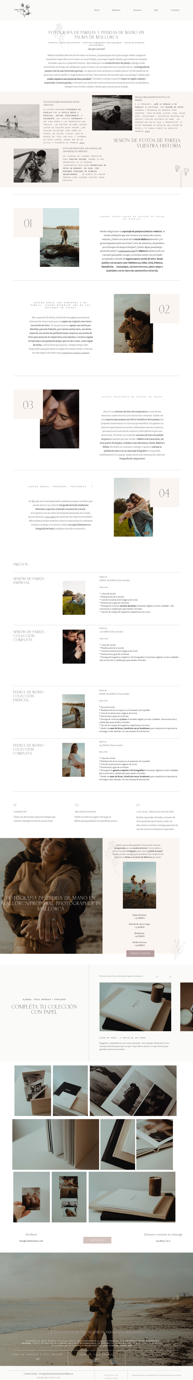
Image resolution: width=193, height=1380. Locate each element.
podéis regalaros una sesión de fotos (64, 79)
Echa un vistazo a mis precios (37, 1354)
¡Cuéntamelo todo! (127, 251)
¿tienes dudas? (154, 1354)
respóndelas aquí (153, 1359)
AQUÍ (147, 131)
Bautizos (116, 10)
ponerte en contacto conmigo (75, 353)
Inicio (97, 10)
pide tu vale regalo (96, 1354)
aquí (96, 1359)
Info (156, 10)
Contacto (175, 10)
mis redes (50, 517)
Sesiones (137, 10)
